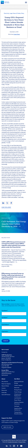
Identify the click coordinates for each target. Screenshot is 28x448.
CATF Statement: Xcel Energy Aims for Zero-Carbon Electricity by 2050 (14, 224)
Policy (22, 13)
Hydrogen (16, 406)
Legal (11, 13)
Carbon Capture (18, 385)
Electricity (6, 13)
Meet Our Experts (6, 384)
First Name (5, 310)
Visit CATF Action (6, 394)
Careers (4, 388)
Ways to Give (7, 427)
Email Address (5, 324)
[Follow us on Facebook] (18, 446)
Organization (5, 331)
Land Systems (17, 398)
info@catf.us (8, 360)
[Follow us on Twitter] (10, 446)
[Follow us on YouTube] (21, 446)
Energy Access (18, 390)
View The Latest (6, 207)
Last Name (5, 317)
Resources (4, 390)
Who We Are (5, 381)
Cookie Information (13, 442)
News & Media (17, 13)
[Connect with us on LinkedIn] (7, 446)
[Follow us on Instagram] (14, 446)
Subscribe (4, 392)
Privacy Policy (22, 442)
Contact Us (4, 352)
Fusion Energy (17, 392)
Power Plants (17, 34)
